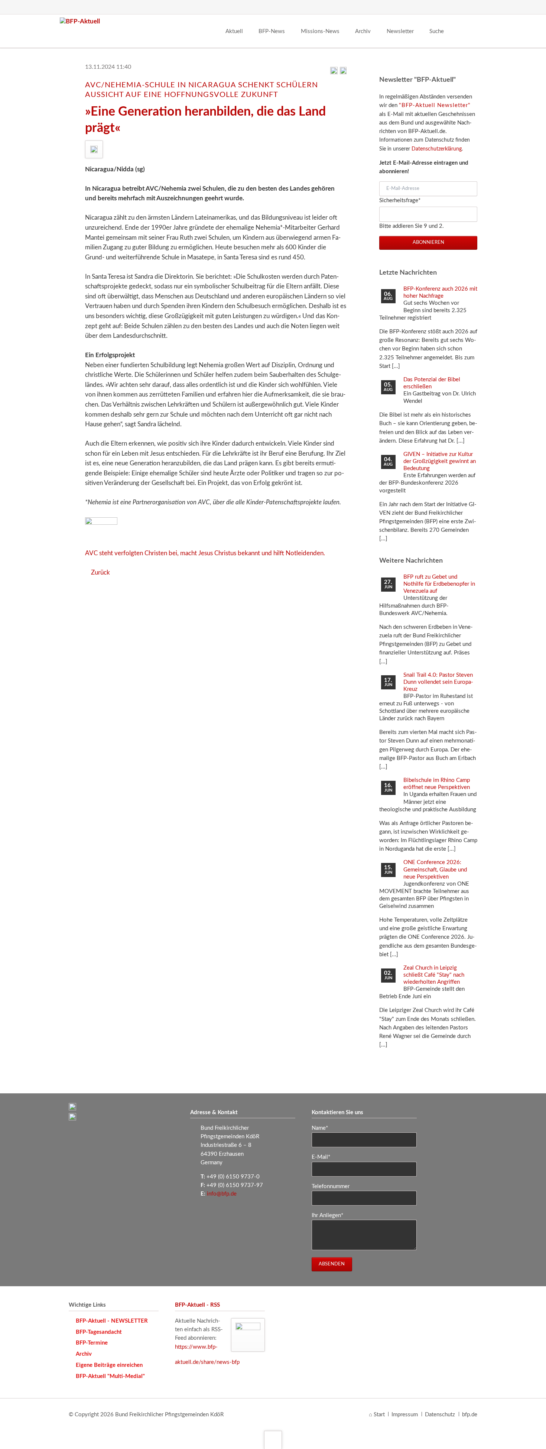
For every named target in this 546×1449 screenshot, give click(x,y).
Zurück (100, 572)
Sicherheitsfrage (399, 200)
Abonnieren (428, 242)
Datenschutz (440, 1414)
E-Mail (324, 1157)
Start (379, 1414)
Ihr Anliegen (327, 1215)
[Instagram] (456, 7)
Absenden (332, 1264)
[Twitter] (442, 7)
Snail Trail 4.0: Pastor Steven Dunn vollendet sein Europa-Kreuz (438, 682)
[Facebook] (428, 7)
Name (324, 1128)
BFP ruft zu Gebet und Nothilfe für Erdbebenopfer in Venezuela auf (439, 584)
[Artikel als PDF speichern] (343, 72)
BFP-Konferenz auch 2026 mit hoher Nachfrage (440, 292)
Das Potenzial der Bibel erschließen (431, 383)
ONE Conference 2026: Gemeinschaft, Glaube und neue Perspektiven (435, 869)
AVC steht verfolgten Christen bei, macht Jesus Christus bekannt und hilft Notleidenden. (205, 553)
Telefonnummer (331, 1186)
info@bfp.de (222, 1194)
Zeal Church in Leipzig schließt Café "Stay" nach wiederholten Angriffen (433, 975)
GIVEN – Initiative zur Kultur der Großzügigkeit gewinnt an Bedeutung (439, 461)
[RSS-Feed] (471, 7)
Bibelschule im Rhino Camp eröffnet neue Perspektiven (436, 783)
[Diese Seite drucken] (334, 72)
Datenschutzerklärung (437, 149)
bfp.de (469, 1414)
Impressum (404, 1414)
